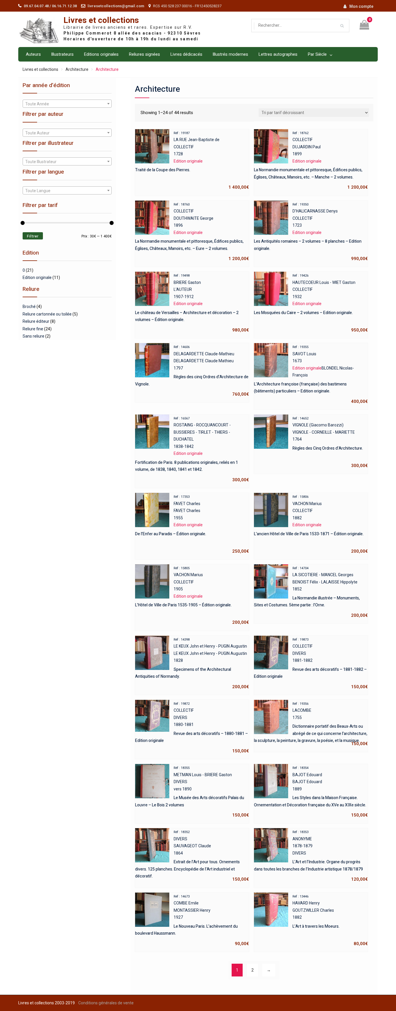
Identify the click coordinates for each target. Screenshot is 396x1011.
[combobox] (67, 104)
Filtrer (33, 236)
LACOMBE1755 (311, 724)
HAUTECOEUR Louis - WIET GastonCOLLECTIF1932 (311, 303)
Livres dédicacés (186, 54)
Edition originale (37, 277)
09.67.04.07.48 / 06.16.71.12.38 (50, 6)
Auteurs (33, 54)
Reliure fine (33, 329)
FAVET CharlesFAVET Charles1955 (192, 524)
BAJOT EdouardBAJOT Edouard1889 (311, 792)
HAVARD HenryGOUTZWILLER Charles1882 (330, 920)
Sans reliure (33, 336)
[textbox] (67, 104)
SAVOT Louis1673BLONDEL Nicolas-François (311, 374)
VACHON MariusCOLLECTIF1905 (192, 595)
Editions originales (101, 54)
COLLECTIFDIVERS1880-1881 (192, 728)
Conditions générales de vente (106, 1003)
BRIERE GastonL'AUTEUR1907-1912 (192, 303)
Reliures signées (144, 54)
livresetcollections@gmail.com (116, 6)
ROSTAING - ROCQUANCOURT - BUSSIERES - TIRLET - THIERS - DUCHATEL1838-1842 (192, 449)
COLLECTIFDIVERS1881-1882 (311, 663)
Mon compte (361, 6)
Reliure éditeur (36, 321)
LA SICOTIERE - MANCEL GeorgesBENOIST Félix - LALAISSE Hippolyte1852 (311, 592)
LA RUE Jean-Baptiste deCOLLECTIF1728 (192, 160)
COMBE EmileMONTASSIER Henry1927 (192, 920)
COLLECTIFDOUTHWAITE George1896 (192, 232)
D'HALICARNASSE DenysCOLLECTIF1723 (311, 232)
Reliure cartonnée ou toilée (47, 314)
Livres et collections (101, 20)
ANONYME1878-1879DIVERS (311, 856)
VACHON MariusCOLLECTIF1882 (311, 524)
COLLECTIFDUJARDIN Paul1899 (311, 160)
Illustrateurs (62, 54)
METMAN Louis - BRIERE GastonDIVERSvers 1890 (192, 792)
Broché (29, 306)
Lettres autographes (277, 54)
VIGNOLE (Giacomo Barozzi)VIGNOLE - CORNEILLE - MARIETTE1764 (330, 442)
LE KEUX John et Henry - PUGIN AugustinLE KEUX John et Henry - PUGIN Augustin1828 (192, 663)
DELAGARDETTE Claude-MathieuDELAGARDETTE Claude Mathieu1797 (192, 371)
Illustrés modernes (230, 54)
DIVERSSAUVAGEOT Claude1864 (192, 856)
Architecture (77, 69)
